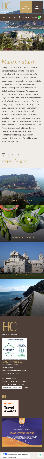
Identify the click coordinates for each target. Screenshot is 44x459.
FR (14, 17)
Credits (26, 387)
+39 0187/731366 (12, 373)
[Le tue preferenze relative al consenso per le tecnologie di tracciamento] (40, 455)
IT (4, 17)
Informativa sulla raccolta (9, 457)
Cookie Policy (17, 387)
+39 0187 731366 (30, 17)
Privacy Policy (7, 387)
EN (9, 17)
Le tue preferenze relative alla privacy (17, 454)
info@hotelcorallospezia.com (18, 370)
